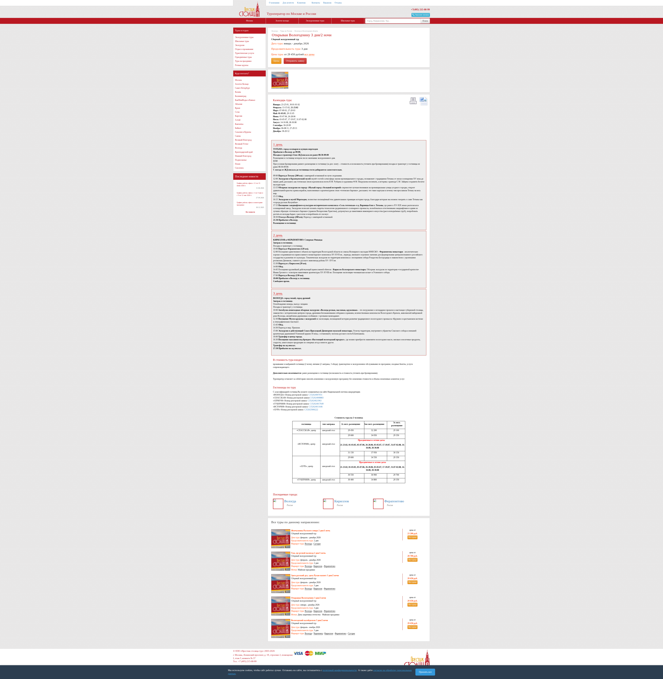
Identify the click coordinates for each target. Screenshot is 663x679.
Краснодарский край (244, 152)
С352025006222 (311, 409)
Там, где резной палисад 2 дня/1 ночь (308, 553)
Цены (276, 61)
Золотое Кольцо (242, 84)
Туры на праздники (243, 61)
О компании (274, 3)
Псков (237, 164)
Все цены (412, 537)
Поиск (425, 21)
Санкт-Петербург (242, 88)
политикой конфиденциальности (340, 670)
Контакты (316, 3)
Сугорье (317, 544)
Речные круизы (241, 65)
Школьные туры (348, 20)
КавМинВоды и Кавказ (245, 100)
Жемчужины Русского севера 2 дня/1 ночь (310, 530)
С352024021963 (314, 400)
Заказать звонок (422, 15)
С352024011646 (315, 407)
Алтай (237, 120)
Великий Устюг (241, 144)
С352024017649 (317, 404)
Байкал (238, 128)
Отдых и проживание (244, 49)
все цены (309, 54)
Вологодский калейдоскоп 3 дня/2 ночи (309, 620)
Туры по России (286, 31)
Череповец (318, 633)
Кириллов (341, 501)
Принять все (425, 672)
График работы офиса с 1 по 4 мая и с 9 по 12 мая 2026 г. (250, 194)
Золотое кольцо (282, 20)
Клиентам (301, 3)
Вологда (238, 148)
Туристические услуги (244, 53)
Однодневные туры (243, 57)
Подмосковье (241, 160)
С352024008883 (317, 398)
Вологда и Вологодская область (306, 31)
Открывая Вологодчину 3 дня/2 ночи (308, 598)
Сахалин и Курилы (243, 132)
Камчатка (239, 124)
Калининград (240, 96)
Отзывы (338, 3)
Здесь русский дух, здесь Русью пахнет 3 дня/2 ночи (315, 575)
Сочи (237, 112)
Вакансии (327, 3)
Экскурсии (239, 45)
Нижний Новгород (243, 156)
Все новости (250, 212)
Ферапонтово (394, 501)
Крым (237, 108)
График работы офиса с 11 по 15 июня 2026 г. (248, 184)
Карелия (238, 116)
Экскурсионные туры (315, 20)
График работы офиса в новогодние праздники (249, 204)
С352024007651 (315, 395)
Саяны (238, 136)
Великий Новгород (243, 140)
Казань (238, 92)
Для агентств (288, 3)
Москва (249, 20)
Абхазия (238, 104)
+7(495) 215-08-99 (420, 9)
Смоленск (239, 168)
